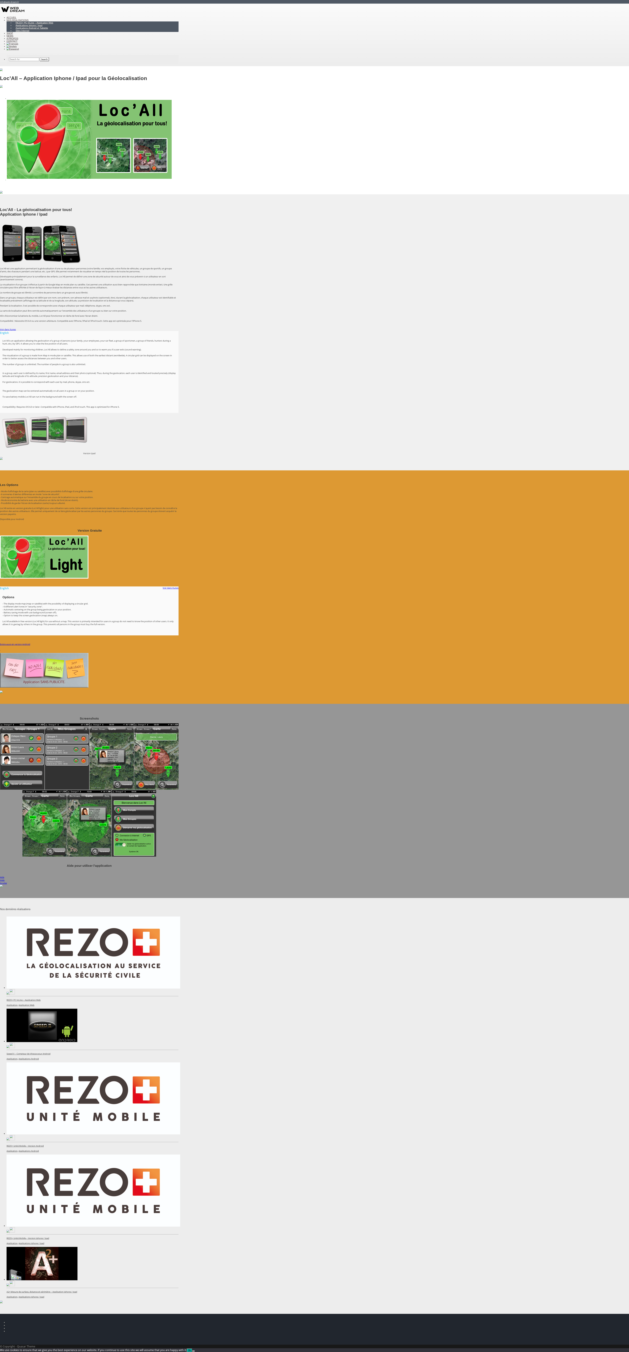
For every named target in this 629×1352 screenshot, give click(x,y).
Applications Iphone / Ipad (31, 1243)
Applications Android (29, 1058)
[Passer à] (13, 49)
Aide (2, 877)
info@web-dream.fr (9, 1)
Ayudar (3, 883)
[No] (193, 1351)
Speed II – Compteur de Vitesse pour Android (28, 1053)
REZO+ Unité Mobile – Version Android (25, 1145)
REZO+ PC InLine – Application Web (24, 1000)
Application (12, 1005)
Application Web (26, 1005)
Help (2, 880)
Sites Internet (22, 30)
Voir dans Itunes (8, 329)
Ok (189, 1350)
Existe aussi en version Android (15, 644)
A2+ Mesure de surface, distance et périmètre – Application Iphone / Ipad (42, 1291)
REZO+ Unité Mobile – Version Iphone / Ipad (28, 1238)
